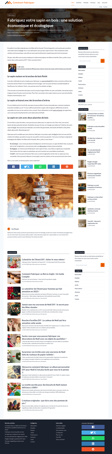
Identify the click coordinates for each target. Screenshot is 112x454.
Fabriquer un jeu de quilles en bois (96, 127)
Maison (80, 77)
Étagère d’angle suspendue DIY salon (94, 163)
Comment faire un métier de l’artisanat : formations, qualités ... (95, 116)
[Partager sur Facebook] (13, 167)
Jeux (98, 2)
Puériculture (82, 84)
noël (85, 104)
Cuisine (105, 7)
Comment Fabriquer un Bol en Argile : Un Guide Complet (43, 275)
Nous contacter (60, 439)
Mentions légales (61, 425)
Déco (72, 2)
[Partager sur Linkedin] (54, 167)
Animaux (92, 2)
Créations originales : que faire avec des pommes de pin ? (44, 401)
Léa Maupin (21, 35)
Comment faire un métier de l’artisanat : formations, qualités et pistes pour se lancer (16, 427)
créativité (89, 104)
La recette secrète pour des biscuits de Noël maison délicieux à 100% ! (44, 386)
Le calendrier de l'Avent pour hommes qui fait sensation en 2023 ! (42, 290)
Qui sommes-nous (61, 430)
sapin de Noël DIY (47, 81)
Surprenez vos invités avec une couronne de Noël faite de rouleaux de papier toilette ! (43, 353)
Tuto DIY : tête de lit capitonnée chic (94, 222)
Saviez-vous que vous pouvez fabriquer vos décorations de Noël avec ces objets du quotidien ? (44, 337)
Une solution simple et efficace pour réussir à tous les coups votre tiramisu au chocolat (44, 69)
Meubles (85, 2)
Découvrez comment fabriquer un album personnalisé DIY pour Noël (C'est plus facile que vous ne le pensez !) (46, 370)
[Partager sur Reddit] (67, 167)
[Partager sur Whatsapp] (40, 167)
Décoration (11, 15)
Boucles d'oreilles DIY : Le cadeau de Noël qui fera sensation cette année (44, 321)
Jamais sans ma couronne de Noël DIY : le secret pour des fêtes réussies (45, 305)
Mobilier (80, 74)
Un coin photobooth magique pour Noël (93, 151)
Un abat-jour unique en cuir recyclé (94, 139)
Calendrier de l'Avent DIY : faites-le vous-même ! (43, 259)
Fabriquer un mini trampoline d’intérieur (94, 186)
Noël (21, 50)
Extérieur (78, 2)
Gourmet (104, 2)
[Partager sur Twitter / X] (27, 167)
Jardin (80, 81)
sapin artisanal (57, 110)
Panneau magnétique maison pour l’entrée (94, 174)
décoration (43, 146)
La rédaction (59, 432)
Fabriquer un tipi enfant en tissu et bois (95, 198)
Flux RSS (58, 437)
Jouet (100, 7)
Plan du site (59, 435)
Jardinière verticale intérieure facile (93, 210)
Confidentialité (60, 428)
